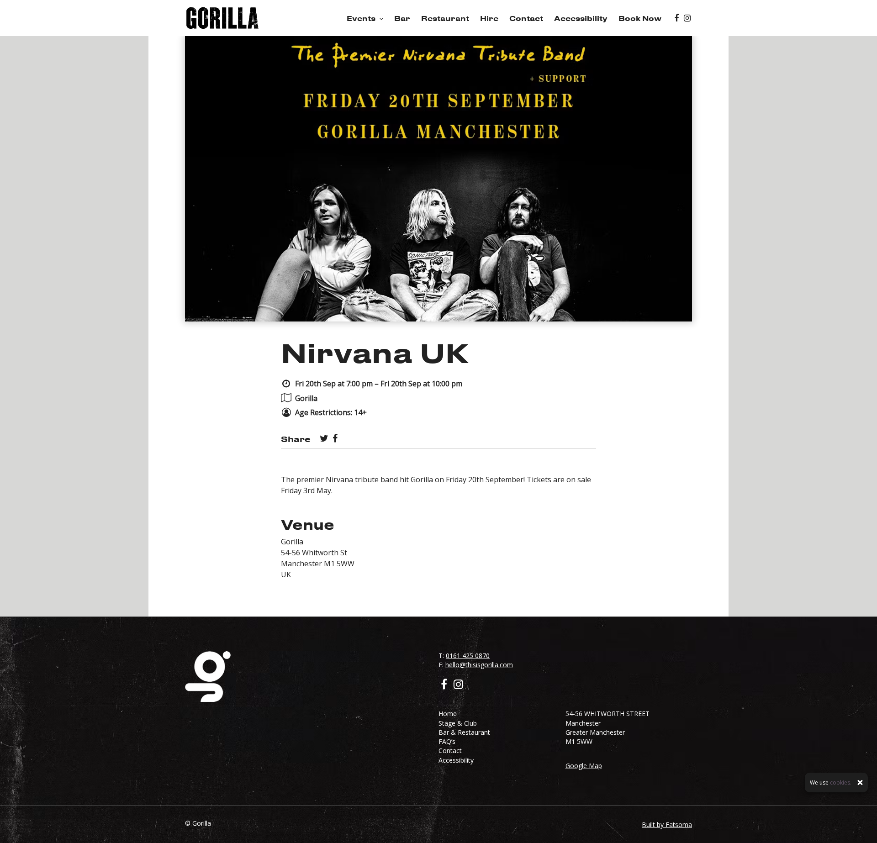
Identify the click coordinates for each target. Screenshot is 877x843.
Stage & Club (457, 723)
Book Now (639, 18)
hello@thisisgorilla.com (479, 664)
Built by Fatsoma (667, 824)
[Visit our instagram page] (687, 18)
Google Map (583, 765)
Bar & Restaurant (464, 732)
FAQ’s (446, 741)
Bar (402, 18)
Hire (489, 18)
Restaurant (445, 18)
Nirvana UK (375, 352)
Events (361, 18)
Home (447, 713)
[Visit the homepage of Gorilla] (222, 18)
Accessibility (581, 18)
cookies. (840, 782)
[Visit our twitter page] (324, 438)
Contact (526, 18)
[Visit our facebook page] (676, 18)
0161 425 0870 (468, 655)
